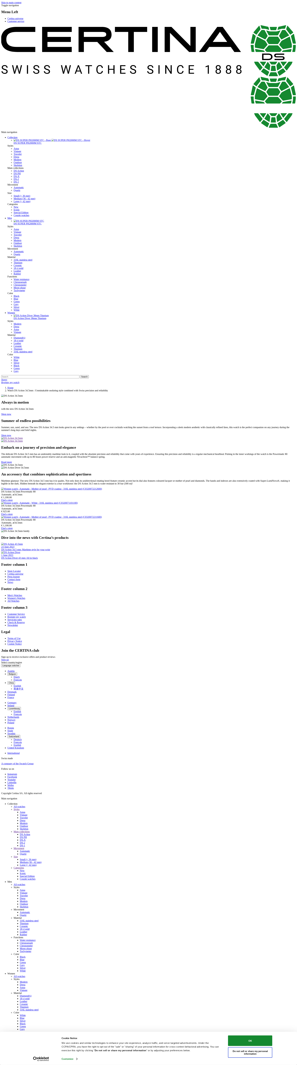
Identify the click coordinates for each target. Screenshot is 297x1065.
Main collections (22, 831)
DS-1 (16, 182)
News (10, 582)
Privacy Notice (14, 641)
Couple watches (21, 215)
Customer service (15, 21)
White (16, 310)
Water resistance (21, 279)
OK (250, 1040)
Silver (16, 307)
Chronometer (20, 285)
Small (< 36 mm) (22, 196)
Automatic (19, 187)
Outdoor (18, 162)
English (17, 685)
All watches (19, 806)
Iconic (17, 209)
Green (17, 301)
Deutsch (18, 739)
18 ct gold (18, 268)
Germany (12, 702)
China (11, 683)
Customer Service (16, 614)
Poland (10, 722)
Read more (6, 462)
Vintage (17, 151)
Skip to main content (11, 2)
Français (18, 679)
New (16, 207)
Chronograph (20, 282)
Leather (17, 271)
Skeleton (18, 165)
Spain (10, 730)
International (13, 753)
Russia (10, 728)
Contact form (13, 579)
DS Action (19, 170)
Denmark (12, 692)
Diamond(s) (19, 337)
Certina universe (15, 18)
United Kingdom (15, 747)
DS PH (17, 173)
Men (9, 218)
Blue (16, 298)
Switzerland (14, 736)
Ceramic (18, 265)
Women (11, 312)
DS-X (16, 176)
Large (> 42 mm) (22, 201)
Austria (11, 671)
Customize (67, 1059)
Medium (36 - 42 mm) (24, 198)
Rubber (17, 273)
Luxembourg (14, 708)
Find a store (7, 500)
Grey (16, 304)
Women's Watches (16, 598)
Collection (12, 137)
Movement (19, 848)
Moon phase (20, 287)
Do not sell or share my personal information (250, 1052)
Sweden (11, 733)
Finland (11, 694)
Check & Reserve (16, 622)
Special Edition (21, 212)
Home (10, 387)
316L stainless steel (23, 260)
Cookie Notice (14, 644)
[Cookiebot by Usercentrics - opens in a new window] (41, 1059)
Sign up (5, 659)
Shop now (6, 414)
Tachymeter (19, 290)
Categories (19, 867)
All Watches (13, 601)
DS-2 (16, 179)
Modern (17, 159)
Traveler (18, 154)
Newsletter (12, 625)
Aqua (16, 148)
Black (16, 296)
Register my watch (16, 617)
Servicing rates (14, 619)
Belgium (12, 674)
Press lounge (13, 576)
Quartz (17, 190)
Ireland (10, 705)
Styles (16, 809)
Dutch (17, 677)
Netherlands (13, 717)
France (10, 697)
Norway (11, 720)
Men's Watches (14, 595)
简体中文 (19, 688)
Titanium (18, 262)
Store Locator (14, 571)
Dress (16, 157)
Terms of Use (14, 638)
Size (16, 856)
